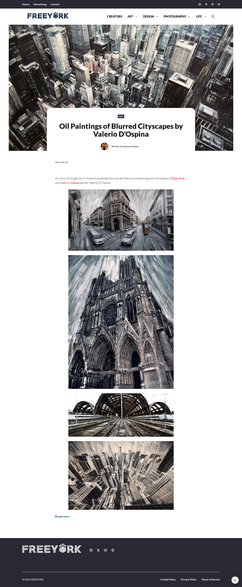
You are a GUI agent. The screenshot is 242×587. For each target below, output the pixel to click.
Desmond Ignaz (131, 146)
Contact (55, 4)
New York (178, 178)
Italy (63, 182)
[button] (212, 17)
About (25, 4)
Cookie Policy (168, 579)
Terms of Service (211, 579)
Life (199, 16)
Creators (114, 16)
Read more (62, 516)
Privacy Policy (188, 579)
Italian (75, 182)
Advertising (40, 4)
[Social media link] (199, 4)
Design (148, 16)
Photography (175, 16)
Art (130, 16)
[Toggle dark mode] (235, 580)
